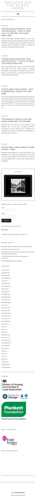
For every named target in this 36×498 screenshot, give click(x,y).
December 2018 (5, 340)
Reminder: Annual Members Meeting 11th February (16, 246)
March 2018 (4, 361)
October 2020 (5, 299)
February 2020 (5, 308)
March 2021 (4, 289)
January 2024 (5, 272)
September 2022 (6, 278)
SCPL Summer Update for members (11, 261)
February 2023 (5, 275)
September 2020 (6, 302)
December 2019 (5, 313)
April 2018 (4, 359)
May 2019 (4, 329)
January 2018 (5, 364)
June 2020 (4, 305)
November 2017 (6, 367)
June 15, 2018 (4, 86)
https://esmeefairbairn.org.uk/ (9, 451)
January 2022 (5, 283)
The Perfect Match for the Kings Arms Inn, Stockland (16, 120)
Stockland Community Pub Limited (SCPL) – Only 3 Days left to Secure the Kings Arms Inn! (16, 32)
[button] (13, 190)
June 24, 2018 (4, 55)
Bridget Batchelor (20, 492)
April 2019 (4, 332)
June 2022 (4, 281)
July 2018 (4, 351)
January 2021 (5, 291)
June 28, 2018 (4, 25)
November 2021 (6, 286)
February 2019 (5, 335)
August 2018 (5, 348)
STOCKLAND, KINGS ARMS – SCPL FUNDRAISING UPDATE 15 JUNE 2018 (17, 91)
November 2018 (6, 343)
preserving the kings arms (18, 5)
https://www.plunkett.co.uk (8, 429)
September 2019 (6, 321)
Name (2, 207)
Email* (3, 213)
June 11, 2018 (4, 116)
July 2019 (4, 326)
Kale (12, 495)
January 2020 (5, 310)
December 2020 (5, 294)
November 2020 (6, 297)
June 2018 (4, 353)
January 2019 (5, 337)
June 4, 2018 (4, 144)
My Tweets (4, 229)
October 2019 (5, 318)
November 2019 (6, 316)
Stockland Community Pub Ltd (14, 234)
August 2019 (5, 324)
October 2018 (5, 345)
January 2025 (5, 270)
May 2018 (4, 356)
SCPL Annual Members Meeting (10, 249)
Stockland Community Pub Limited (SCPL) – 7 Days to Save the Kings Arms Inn (17, 61)
